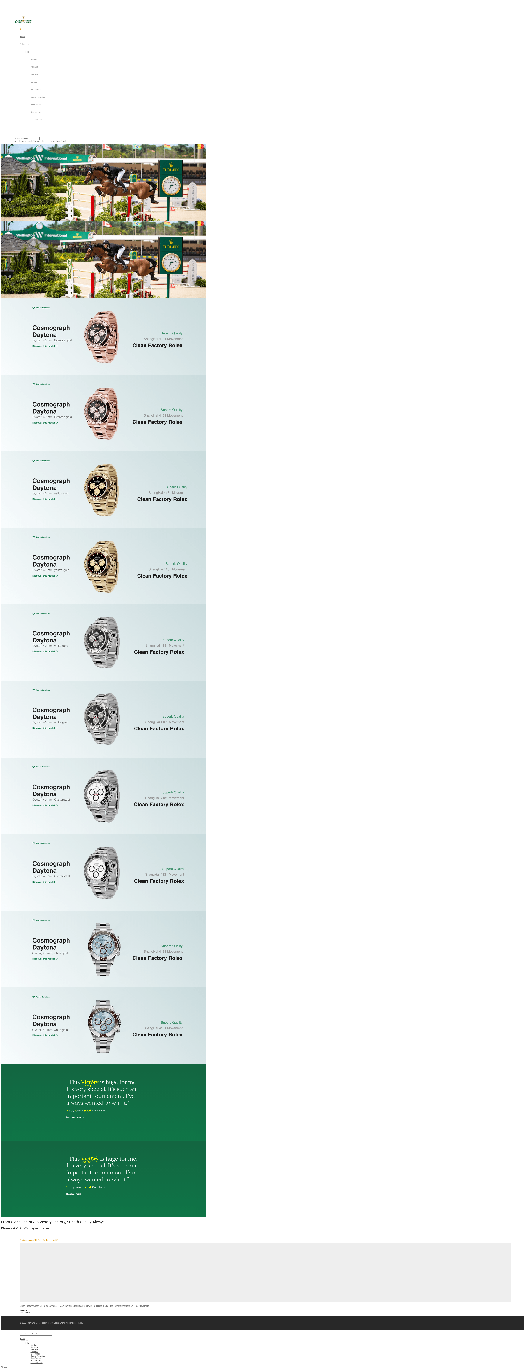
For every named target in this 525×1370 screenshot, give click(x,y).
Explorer (34, 82)
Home (22, 36)
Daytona (34, 74)
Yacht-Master (37, 119)
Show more (25, 1313)
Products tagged (39, 1240)
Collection (24, 44)
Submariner (36, 112)
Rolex (27, 52)
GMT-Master (36, 89)
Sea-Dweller (36, 104)
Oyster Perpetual (38, 97)
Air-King (34, 59)
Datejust (34, 67)
